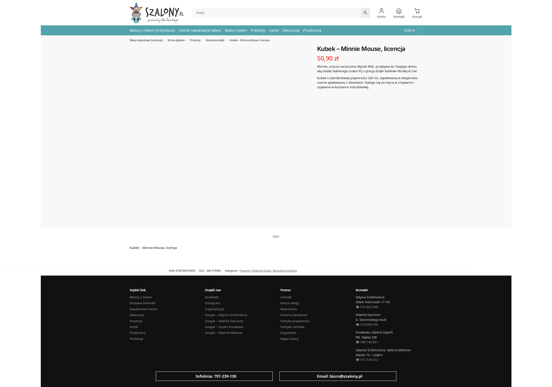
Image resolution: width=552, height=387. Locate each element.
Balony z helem (141, 297)
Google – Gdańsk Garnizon (224, 321)
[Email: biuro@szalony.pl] (286, 376)
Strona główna (176, 40)
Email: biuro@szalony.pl (339, 376)
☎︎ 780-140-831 (367, 342)
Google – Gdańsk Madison (224, 333)
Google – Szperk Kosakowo (224, 327)
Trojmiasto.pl (214, 309)
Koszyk (417, 17)
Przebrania (138, 333)
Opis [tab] (276, 236)
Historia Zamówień (294, 315)
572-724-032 (368, 360)
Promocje (136, 339)
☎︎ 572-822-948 (367, 307)
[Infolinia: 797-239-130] (162, 376)
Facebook (211, 297)
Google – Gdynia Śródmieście (226, 315)
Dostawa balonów (142, 303)
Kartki (134, 327)
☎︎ (357, 360)
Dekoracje (137, 315)
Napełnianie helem (143, 309)
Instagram (212, 303)
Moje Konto (288, 309)
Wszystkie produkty (285, 271)
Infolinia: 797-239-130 (216, 376)
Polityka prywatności (295, 321)
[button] (413, 30)
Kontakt (399, 17)
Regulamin (288, 333)
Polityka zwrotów (292, 327)
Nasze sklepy (289, 303)
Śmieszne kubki (215, 40)
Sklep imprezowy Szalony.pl (146, 40)
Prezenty (195, 40)
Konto (381, 17)
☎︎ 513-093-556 (367, 324)
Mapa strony (289, 339)
